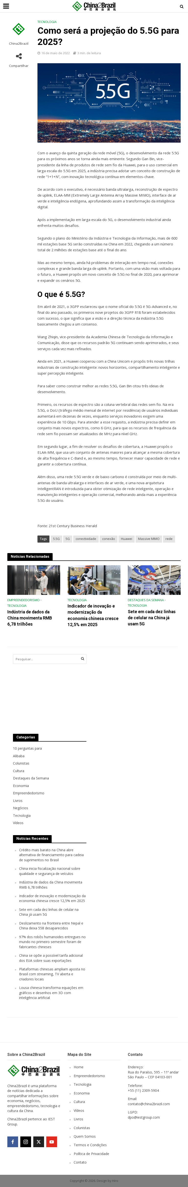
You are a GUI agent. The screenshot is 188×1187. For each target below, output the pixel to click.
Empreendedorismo (23, 600)
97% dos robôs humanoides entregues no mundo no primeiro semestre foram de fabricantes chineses (52, 942)
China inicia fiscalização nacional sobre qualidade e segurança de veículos (49, 871)
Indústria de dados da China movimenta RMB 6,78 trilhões (29, 618)
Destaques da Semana (146, 600)
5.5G (56, 538)
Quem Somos (85, 1136)
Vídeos (79, 1110)
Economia (82, 1093)
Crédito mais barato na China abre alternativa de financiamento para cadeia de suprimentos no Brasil (51, 855)
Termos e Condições (90, 1145)
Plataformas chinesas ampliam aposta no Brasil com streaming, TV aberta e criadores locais (52, 974)
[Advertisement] (130, 689)
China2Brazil (18, 44)
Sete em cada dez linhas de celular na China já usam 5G (152, 617)
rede (169, 538)
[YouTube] (51, 1141)
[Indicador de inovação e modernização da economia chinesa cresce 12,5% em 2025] (94, 579)
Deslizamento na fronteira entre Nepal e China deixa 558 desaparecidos (51, 925)
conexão (108, 538)
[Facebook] (12, 1141)
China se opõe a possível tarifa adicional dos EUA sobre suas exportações (51, 958)
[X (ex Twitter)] (38, 1141)
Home (78, 1067)
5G (68, 538)
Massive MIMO (149, 538)
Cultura (79, 1101)
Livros (78, 1119)
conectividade (86, 538)
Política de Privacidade (91, 1153)
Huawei (126, 538)
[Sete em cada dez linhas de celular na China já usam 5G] (154, 579)
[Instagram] (25, 1141)
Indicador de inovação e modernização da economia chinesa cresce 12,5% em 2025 (93, 615)
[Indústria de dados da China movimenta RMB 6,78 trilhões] (33, 579)
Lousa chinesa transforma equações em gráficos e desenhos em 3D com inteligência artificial (51, 992)
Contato (80, 1162)
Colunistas (82, 1127)
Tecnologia (47, 22)
